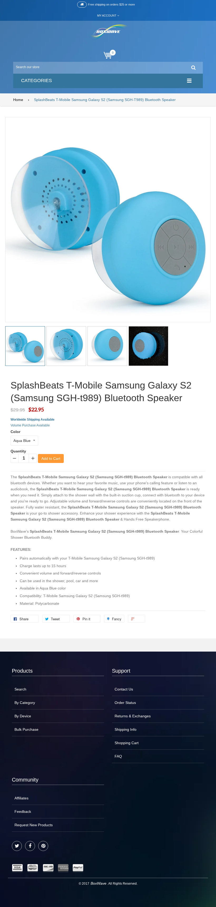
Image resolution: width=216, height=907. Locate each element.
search (20, 689)
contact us (124, 689)
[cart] (108, 55)
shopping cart (127, 743)
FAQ (118, 756)
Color (15, 432)
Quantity (18, 451)
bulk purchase (26, 729)
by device (22, 716)
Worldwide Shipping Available (33, 419)
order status (125, 703)
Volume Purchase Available (30, 425)
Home (18, 100)
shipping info (125, 729)
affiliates (21, 798)
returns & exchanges (133, 716)
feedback (22, 811)
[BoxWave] (108, 32)
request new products (33, 825)
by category (24, 703)
